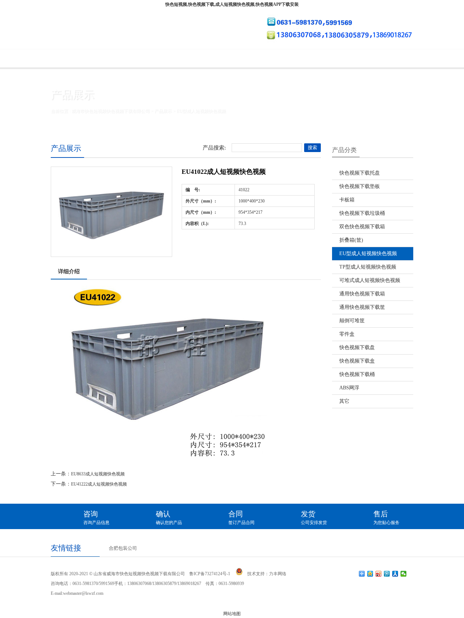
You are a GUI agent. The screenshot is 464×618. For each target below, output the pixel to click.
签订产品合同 (241, 517)
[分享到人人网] (395, 574)
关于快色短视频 (143, 58)
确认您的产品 (169, 517)
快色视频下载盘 (357, 347)
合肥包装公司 (123, 548)
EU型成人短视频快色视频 (201, 111)
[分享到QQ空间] (370, 574)
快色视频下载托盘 (359, 173)
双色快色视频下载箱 (362, 226)
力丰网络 (277, 573)
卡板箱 (347, 199)
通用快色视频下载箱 (362, 293)
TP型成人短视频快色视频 (367, 267)
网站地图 (232, 613)
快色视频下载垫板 (359, 186)
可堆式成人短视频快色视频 (369, 280)
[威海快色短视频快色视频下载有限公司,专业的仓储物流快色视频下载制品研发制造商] (126, 29)
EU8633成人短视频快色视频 (98, 473)
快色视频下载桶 (357, 374)
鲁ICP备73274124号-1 (209, 573)
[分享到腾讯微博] (387, 574)
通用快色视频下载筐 (362, 307)
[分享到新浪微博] (379, 574)
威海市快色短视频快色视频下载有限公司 (110, 111)
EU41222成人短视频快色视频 (99, 484)
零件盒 (347, 334)
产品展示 (195, 58)
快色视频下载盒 (357, 361)
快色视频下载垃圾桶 (362, 213)
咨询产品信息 (96, 517)
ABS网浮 (349, 387)
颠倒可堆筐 (352, 320)
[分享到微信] (404, 574)
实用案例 (239, 58)
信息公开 (370, 58)
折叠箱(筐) (351, 240)
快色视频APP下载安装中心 (305, 58)
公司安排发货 (314, 517)
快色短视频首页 (82, 58)
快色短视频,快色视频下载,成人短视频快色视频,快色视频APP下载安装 (232, 4)
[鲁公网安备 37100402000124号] (239, 571)
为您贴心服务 (386, 517)
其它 (344, 401)
